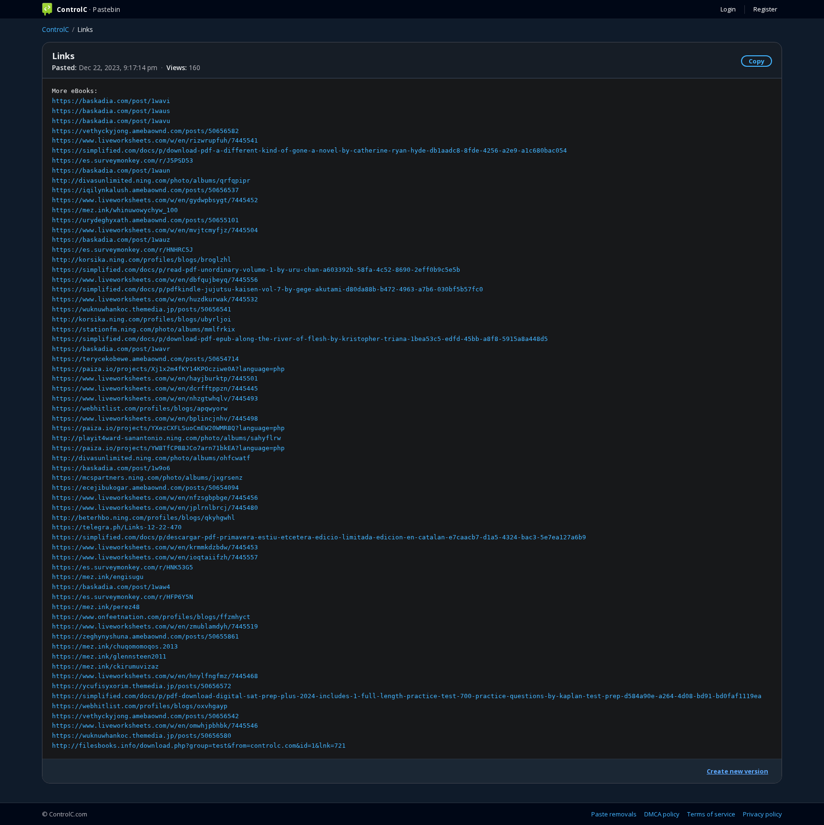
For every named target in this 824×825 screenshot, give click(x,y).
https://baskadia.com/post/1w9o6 (111, 468)
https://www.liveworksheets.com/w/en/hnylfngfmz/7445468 (155, 676)
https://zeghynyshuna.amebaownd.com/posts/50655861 (145, 636)
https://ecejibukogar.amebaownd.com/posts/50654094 (145, 487)
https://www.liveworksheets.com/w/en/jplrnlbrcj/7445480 (155, 507)
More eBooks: (407, 418)
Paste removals (614, 814)
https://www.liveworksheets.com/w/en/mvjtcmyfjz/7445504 (155, 230)
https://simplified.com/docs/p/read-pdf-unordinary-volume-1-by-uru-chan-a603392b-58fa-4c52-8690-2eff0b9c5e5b (256, 269)
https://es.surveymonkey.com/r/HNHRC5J (122, 249)
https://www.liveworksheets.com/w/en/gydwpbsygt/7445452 (155, 200)
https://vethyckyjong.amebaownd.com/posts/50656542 (145, 716)
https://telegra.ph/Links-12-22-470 (117, 527)
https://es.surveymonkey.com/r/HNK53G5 (122, 567)
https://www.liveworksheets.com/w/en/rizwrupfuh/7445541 (155, 140)
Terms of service (711, 814)
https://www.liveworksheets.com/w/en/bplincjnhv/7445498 (155, 418)
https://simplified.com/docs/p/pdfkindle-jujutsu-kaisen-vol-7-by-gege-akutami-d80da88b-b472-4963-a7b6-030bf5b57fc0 (267, 289)
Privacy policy (762, 814)
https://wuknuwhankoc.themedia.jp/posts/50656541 (141, 309)
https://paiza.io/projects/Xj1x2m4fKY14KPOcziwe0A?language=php (168, 368)
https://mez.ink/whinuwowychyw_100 (115, 210)
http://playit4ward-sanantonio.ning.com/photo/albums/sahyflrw (166, 438)
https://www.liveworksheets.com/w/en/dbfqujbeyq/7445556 (155, 279)
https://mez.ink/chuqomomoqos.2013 (115, 646)
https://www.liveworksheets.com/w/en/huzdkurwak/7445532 (155, 299)
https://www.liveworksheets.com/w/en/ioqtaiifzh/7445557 (155, 557)
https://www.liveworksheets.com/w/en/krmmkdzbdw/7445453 (155, 547)
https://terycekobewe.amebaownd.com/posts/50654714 (145, 358)
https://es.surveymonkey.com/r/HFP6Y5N (122, 596)
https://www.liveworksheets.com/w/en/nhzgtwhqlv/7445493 (155, 398)
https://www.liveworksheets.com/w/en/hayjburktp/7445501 (155, 378)
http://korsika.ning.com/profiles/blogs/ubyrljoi (141, 319)
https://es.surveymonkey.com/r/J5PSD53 (122, 160)
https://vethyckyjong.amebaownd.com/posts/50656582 (145, 130)
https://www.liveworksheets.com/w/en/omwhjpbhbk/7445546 (155, 725)
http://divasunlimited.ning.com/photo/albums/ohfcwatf (151, 458)
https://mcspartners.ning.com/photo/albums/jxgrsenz (147, 477)
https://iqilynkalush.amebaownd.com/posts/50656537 (145, 190)
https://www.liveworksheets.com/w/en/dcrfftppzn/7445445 (155, 388)
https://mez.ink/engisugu (98, 576)
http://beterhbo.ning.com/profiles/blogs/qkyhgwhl (143, 517)
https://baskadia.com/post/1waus (111, 110)
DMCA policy (662, 814)
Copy (756, 61)
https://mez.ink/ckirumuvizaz (105, 666)
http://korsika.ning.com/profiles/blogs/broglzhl (141, 259)
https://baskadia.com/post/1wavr (111, 348)
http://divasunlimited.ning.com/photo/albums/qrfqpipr (151, 180)
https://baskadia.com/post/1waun (111, 170)
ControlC (55, 29)
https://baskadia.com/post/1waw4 (111, 586)
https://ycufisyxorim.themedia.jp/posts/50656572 (141, 686)
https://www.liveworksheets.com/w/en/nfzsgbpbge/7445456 (155, 497)
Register (765, 9)
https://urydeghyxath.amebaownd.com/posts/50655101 (145, 220)
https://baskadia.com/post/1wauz (111, 239)
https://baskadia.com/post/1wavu (111, 120)
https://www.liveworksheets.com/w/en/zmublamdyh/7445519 (155, 626)
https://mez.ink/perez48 (96, 606)
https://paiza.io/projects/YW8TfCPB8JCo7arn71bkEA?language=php (168, 448)
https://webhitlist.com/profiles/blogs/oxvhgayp (139, 706)
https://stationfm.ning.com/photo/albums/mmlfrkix (143, 329)
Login (728, 9)
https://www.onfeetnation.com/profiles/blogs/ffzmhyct (151, 616)
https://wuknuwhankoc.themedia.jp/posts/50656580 (141, 735)
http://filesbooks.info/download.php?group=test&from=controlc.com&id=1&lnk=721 (199, 745)
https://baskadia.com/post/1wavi (111, 100)
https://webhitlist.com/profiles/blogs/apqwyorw (139, 408)
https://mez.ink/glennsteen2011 (109, 656)
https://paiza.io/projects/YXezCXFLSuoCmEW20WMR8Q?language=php (168, 428)
